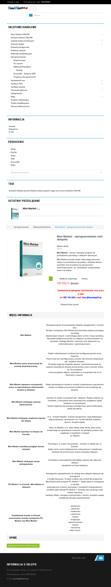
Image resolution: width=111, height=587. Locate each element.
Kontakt (12, 126)
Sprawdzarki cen (18, 80)
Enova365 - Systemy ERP (25, 74)
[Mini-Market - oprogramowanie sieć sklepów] (14, 213)
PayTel (14, 152)
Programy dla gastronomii (25, 77)
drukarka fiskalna (16, 191)
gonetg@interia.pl (20, 579)
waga (53, 191)
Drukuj (84, 279)
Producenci (16, 142)
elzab (40, 191)
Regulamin (13, 129)
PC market (18, 63)
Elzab (13, 149)
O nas (11, 132)
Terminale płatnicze (19, 90)
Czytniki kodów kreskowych (22, 41)
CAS (13, 159)
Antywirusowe (19, 60)
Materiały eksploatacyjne (21, 54)
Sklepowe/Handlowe (22, 67)
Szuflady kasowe (18, 87)
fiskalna (33, 191)
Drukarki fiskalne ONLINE (22, 37)
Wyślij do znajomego (68, 279)
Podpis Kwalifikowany (20, 103)
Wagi (13, 97)
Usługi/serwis (16, 93)
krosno (62, 191)
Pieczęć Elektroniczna (20, 106)
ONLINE (77, 191)
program (46, 191)
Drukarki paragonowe (20, 47)
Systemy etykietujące (20, 100)
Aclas (13, 155)
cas (57, 191)
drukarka (69, 191)
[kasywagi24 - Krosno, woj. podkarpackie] (18, 8)
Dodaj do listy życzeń (69, 304)
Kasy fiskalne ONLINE (20, 34)
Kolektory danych (18, 50)
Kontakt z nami (13, 2)
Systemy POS (17, 84)
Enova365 (15, 162)
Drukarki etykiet (17, 44)
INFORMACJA (16, 119)
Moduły (19, 70)
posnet (27, 191)
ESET (13, 165)
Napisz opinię (62, 246)
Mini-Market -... (31, 208)
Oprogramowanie (18, 57)
